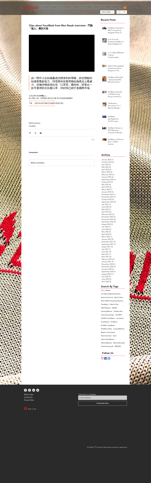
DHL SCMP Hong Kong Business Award (113, 301)
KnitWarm (114, 322)
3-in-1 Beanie (105, 290)
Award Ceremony (107, 297)
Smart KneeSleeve (107, 339)
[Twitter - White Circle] (37, 390)
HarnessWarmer (106, 311)
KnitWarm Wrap (106, 329)
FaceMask (32, 126)
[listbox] (107, 12)
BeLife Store (118, 297)
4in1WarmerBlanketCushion (110, 294)
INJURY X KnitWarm (108, 318)
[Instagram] (102, 358)
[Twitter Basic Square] (109, 358)
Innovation (120, 318)
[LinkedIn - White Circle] (33, 390)
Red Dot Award (106, 336)
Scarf (115, 336)
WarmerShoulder (119, 343)
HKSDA (114, 308)
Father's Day (114, 304)
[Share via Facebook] (30, 133)
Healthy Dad (118, 311)
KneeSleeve (105, 322)
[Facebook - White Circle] (25, 390)
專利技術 (118, 346)
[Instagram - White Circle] (29, 390)
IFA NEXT (118, 315)
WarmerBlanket (106, 343)
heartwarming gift (107, 346)
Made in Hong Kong (108, 332)
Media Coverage (34, 123)
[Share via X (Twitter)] (35, 133)
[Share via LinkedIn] (41, 133)
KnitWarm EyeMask (108, 325)
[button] (124, 7)
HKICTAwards (106, 308)
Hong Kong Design (107, 315)
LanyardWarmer (118, 329)
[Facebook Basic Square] (105, 358)
